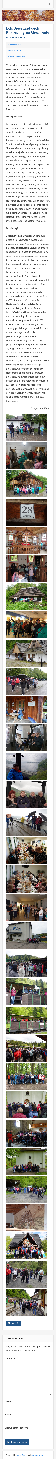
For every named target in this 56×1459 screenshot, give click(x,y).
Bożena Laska (14, 50)
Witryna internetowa (16, 1427)
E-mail (9, 1414)
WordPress (22, 1455)
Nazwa (9, 1401)
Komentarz (11, 1358)
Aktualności (14, 1323)
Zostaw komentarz (16, 56)
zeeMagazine (37, 1455)
